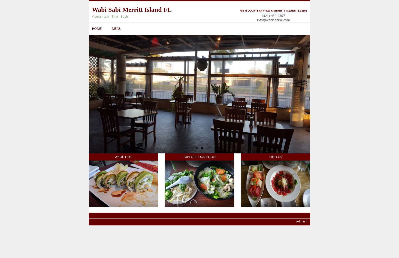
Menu (116, 28)
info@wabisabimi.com (273, 20)
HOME (97, 28)
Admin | (301, 221)
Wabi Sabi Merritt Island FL (132, 9)
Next (306, 125)
